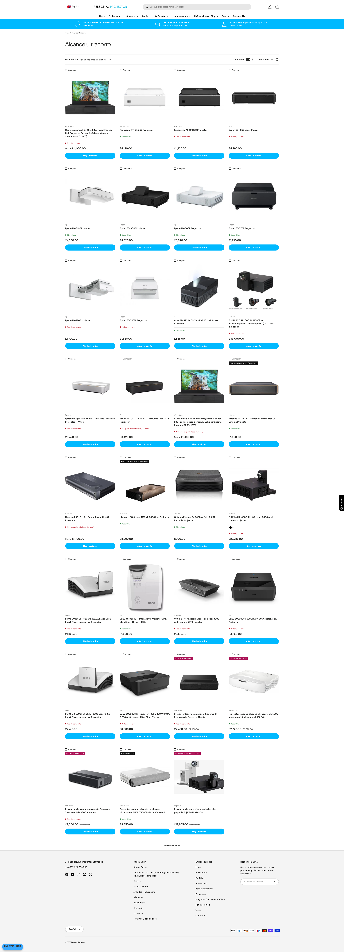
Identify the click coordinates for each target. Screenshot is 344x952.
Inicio (67, 33)
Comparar (239, 59)
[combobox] (197, 7)
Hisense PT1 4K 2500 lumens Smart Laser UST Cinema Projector (253, 420)
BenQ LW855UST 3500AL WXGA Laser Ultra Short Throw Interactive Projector (88, 620)
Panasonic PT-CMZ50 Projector (136, 130)
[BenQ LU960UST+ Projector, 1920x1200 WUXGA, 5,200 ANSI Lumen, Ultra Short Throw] (145, 682)
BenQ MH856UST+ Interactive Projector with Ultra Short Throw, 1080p (143, 620)
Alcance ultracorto (79, 33)
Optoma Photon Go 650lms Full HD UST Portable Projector (194, 519)
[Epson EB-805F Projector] (145, 196)
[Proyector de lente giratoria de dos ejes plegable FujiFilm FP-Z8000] (199, 777)
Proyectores (201, 872)
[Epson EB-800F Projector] (199, 196)
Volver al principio (172, 845)
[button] (277, 7)
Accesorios (201, 883)
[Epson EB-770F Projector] (90, 288)
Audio (145, 16)
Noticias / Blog (203, 904)
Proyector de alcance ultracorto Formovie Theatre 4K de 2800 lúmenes (87, 811)
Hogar (198, 867)
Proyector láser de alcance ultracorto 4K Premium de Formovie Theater (195, 715)
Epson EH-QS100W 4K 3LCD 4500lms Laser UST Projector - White (90, 420)
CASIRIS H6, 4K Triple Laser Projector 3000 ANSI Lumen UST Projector (196, 620)
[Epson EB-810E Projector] (90, 196)
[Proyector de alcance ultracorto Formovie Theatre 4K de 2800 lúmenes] (90, 777)
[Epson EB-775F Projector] (254, 196)
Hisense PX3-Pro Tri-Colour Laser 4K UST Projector (87, 519)
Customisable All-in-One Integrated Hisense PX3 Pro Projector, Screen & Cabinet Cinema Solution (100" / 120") (197, 421)
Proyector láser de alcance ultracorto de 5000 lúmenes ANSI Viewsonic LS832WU (253, 715)
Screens (130, 16)
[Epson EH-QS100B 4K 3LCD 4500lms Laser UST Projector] (145, 386)
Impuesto (138, 913)
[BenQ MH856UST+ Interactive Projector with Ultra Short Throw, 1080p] (145, 587)
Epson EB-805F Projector (133, 228)
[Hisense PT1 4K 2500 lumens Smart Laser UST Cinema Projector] (254, 386)
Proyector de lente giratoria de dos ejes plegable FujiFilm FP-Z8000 (195, 811)
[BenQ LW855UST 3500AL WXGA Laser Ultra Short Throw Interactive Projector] (90, 587)
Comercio (138, 908)
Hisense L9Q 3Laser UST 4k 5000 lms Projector (145, 517)
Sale (224, 16)
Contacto (200, 915)
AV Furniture (161, 16)
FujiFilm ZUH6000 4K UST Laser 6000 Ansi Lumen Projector (251, 519)
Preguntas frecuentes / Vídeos (210, 899)
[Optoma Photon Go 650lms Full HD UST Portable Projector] (199, 485)
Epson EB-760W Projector (133, 320)
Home (102, 16)
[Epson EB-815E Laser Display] (254, 98)
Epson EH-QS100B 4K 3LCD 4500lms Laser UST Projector (144, 420)
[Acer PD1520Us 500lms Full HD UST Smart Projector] (199, 288)
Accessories (181, 16)
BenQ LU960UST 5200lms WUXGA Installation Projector (253, 620)
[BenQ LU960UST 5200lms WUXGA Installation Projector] (254, 587)
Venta (198, 910)
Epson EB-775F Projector (242, 228)
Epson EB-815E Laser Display (244, 130)
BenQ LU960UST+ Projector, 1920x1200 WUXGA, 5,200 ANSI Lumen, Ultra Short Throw (145, 715)
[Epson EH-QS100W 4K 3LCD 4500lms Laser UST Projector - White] (90, 386)
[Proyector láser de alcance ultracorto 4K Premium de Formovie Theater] (199, 682)
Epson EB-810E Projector (78, 228)
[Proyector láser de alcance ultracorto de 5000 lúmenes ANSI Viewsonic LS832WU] (254, 682)
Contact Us (239, 16)
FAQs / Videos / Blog (204, 16)
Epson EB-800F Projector (187, 228)
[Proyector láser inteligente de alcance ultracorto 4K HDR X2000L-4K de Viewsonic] (145, 777)
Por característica (204, 888)
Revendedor (139, 902)
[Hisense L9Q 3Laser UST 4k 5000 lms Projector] (145, 485)
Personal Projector (78, 942)
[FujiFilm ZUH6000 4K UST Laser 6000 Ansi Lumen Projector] (254, 485)
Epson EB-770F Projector (78, 320)
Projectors (114, 16)
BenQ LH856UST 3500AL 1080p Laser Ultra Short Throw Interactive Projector (87, 715)
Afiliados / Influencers (144, 891)
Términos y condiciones (145, 918)
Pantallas (200, 878)
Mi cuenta (138, 897)
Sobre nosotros (140, 886)
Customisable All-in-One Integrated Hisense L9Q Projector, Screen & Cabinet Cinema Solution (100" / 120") (88, 133)
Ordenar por (71, 59)
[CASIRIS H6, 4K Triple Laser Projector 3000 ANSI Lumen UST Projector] (199, 587)
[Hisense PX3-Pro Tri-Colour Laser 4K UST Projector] (90, 485)
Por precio (201, 894)
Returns (137, 881)
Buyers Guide (140, 867)
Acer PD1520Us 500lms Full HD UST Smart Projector (196, 322)
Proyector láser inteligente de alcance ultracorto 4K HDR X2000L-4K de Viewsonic (143, 811)
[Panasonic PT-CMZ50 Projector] (145, 98)
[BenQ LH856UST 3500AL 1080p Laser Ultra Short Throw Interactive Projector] (90, 682)
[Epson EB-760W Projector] (145, 288)
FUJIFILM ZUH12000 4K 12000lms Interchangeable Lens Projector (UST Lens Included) (251, 323)
